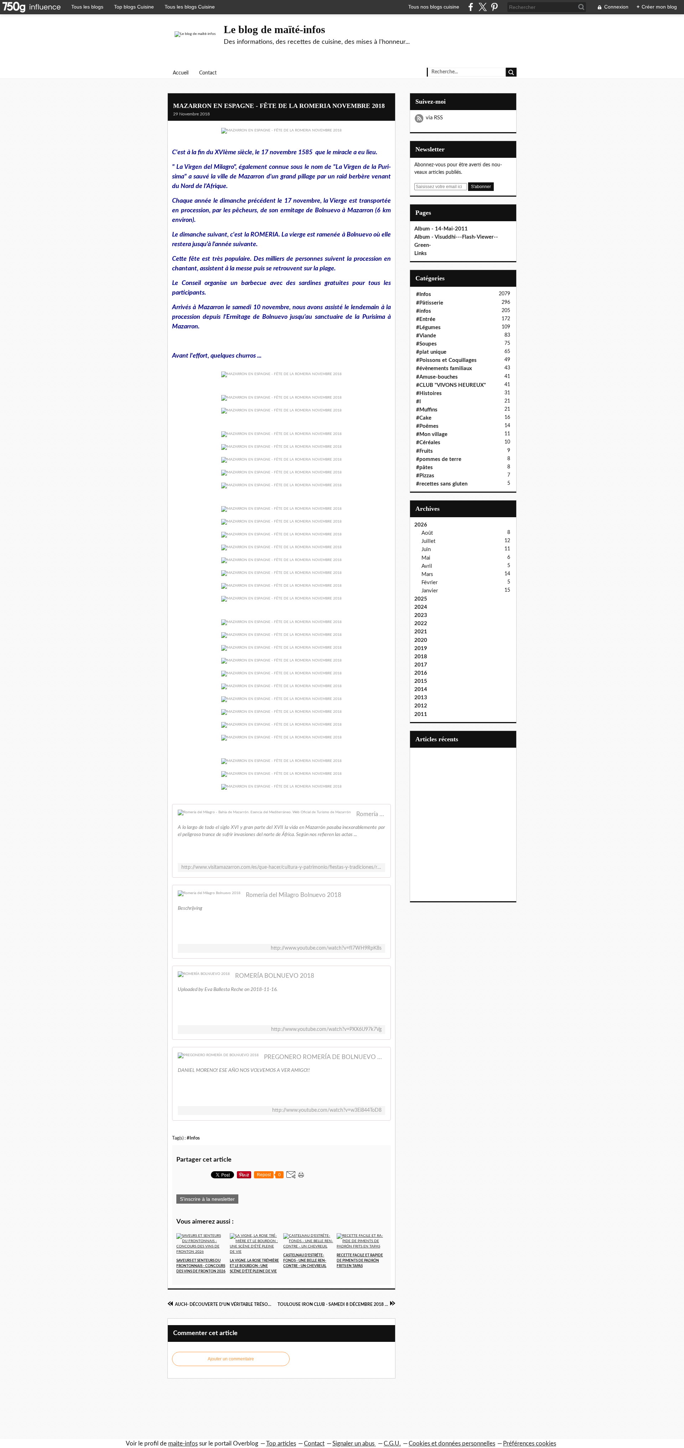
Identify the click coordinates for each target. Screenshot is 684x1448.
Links (420, 253)
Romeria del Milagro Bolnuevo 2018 (293, 895)
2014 (420, 689)
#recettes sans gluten (441, 484)
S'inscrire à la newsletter (207, 1199)
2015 (420, 681)
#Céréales (428, 442)
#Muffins (426, 409)
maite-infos (183, 1444)
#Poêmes (427, 426)
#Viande (426, 335)
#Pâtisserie (429, 303)
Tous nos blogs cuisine (433, 7)
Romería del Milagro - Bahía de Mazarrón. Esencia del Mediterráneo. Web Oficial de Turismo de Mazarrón (370, 814)
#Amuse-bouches (437, 377)
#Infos (193, 1138)
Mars (427, 574)
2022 (420, 623)
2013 (420, 697)
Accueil (180, 73)
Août (427, 533)
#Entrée (425, 319)
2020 (420, 640)
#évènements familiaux (444, 368)
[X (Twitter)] (482, 7)
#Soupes (426, 344)
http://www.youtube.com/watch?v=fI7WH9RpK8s (326, 948)
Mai (425, 558)
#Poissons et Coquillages (446, 360)
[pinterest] (494, 7)
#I (418, 401)
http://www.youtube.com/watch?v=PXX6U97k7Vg (326, 1029)
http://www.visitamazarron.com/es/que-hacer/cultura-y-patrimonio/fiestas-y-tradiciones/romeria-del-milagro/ (281, 867)
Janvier (429, 590)
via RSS (434, 117)
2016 (420, 673)
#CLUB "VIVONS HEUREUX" (451, 385)
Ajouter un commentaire (231, 1358)
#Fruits (424, 451)
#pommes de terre (438, 459)
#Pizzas (425, 475)
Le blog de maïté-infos (274, 29)
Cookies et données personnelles (452, 1444)
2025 (420, 599)
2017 (420, 665)
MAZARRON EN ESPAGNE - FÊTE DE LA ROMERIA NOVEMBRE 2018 (279, 105)
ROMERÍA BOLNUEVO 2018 (274, 976)
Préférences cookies (529, 1444)
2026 (420, 525)
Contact (208, 73)
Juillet (428, 541)
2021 (420, 631)
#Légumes (428, 327)
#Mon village (431, 434)
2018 (420, 656)
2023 (420, 615)
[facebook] (470, 7)
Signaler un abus (354, 1444)
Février (429, 582)
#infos (423, 311)
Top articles (281, 1444)
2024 (420, 607)
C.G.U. (392, 1444)
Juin (426, 549)
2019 (420, 648)
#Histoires (429, 393)
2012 (420, 706)
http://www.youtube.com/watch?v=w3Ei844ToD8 (327, 1110)
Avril (426, 566)
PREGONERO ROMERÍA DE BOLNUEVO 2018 (324, 1057)
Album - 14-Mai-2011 (441, 229)
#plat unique (431, 352)
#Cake (423, 418)
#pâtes (424, 467)
